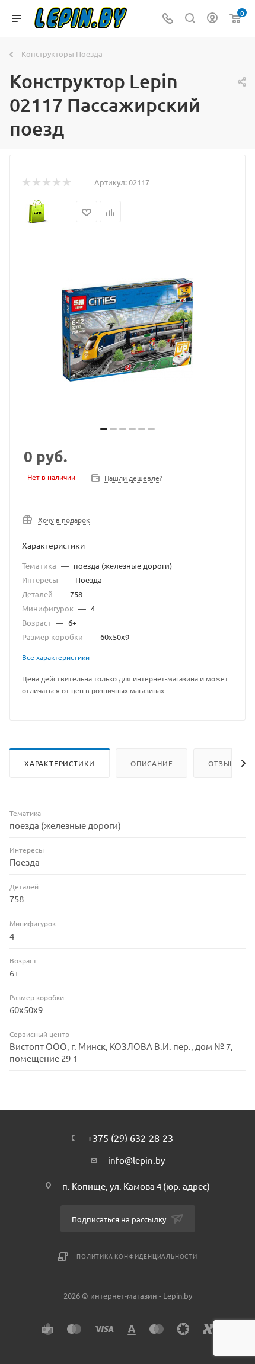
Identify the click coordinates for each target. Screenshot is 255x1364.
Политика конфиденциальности (136, 1255)
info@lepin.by (136, 1160)
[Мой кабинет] (212, 18)
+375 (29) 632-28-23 (130, 1137)
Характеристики (59, 763)
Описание (151, 763)
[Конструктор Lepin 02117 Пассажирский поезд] (127, 330)
